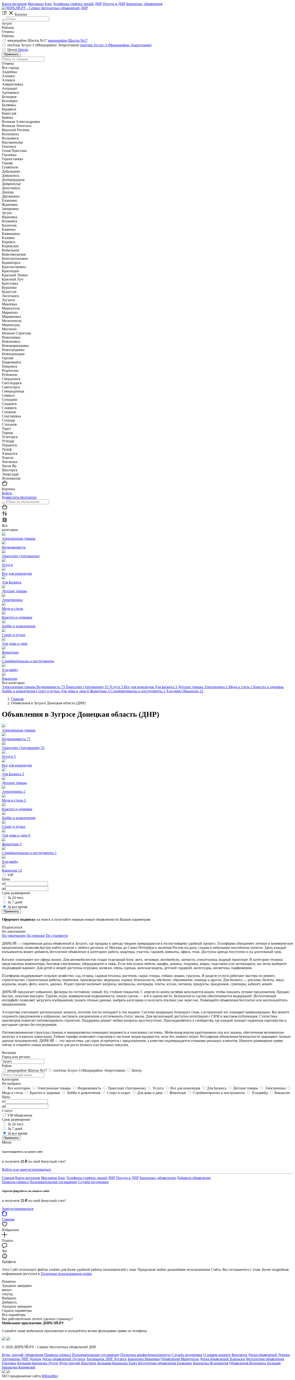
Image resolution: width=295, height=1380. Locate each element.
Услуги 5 (9, 756)
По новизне (36, 936)
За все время (17, 907)
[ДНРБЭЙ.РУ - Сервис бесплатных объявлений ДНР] (45, 8)
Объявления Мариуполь (180, 1359)
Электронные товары (18, 730)
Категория (10, 1079)
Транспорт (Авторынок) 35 (23, 748)
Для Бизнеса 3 (13, 774)
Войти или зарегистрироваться (26, 1169)
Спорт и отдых (13, 827)
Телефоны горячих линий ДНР (77, 4)
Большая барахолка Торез (117, 1363)
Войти (7, 493)
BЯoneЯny (50, 1376)
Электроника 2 (13, 791)
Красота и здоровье (17, 809)
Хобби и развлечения (18, 818)
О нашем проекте (217, 1355)
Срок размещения (16, 1119)
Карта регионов (14, 4)
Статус (7, 1111)
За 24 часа (15, 897)
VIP (10, 875)
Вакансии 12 (12, 870)
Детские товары (14, 783)
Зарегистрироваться (17, 1209)
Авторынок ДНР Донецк (21, 1359)
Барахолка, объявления (144, 4)
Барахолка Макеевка (144, 1359)
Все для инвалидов (17, 765)
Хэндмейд (10, 862)
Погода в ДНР (114, 4)
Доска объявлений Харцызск (222, 1359)
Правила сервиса (15, 1182)
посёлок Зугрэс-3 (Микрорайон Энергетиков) (43, 45)
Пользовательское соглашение (53, 1182)
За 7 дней (15, 902)
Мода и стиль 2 (14, 800)
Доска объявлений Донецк (269, 1355)
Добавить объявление (194, 1178)
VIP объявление (19, 1115)
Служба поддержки (93, 1182)
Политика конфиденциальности (145, 1355)
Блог (48, 4)
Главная (8, 1178)
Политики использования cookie (66, 1274)
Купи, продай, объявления (22, 1355)
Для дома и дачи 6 (16, 835)
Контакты (239, 1355)
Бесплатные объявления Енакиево (165, 1363)
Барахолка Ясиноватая (210, 1363)
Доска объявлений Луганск (63, 1359)
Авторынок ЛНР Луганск (106, 1359)
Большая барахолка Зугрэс (38, 1363)
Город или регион (16, 1057)
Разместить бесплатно (19, 497)
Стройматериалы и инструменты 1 (29, 853)
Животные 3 (11, 844)
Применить (11, 54)
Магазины (36, 4)
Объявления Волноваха (247, 1363)
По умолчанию (14, 936)
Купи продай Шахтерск (78, 1363)
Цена (6, 1097)
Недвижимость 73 (16, 739)
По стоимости (57, 936)
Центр (12, 50)
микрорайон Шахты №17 (27, 40)
